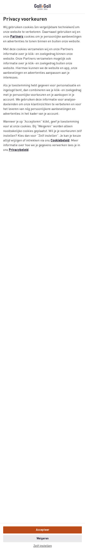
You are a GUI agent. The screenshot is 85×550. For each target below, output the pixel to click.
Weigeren (43, 538)
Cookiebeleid (60, 140)
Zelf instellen (42, 546)
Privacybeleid (18, 150)
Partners (16, 36)
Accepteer (42, 530)
